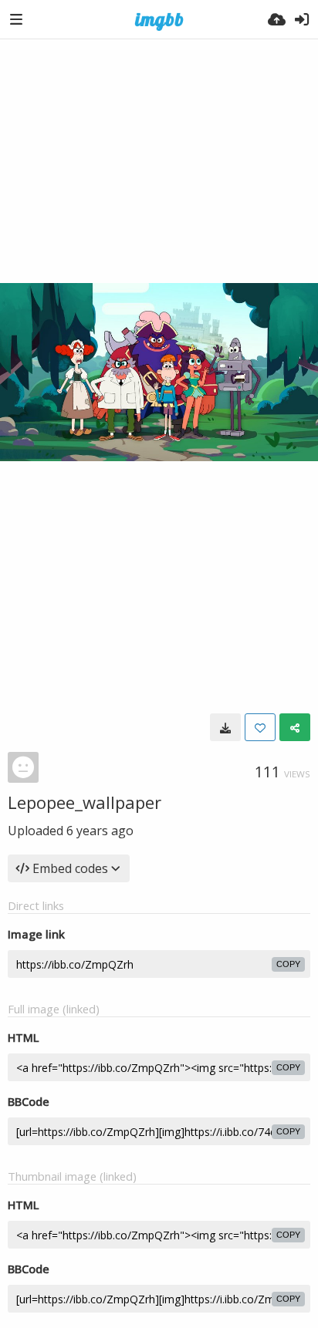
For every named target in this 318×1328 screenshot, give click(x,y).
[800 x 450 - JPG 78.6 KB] (225, 727)
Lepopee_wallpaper (84, 802)
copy (288, 964)
